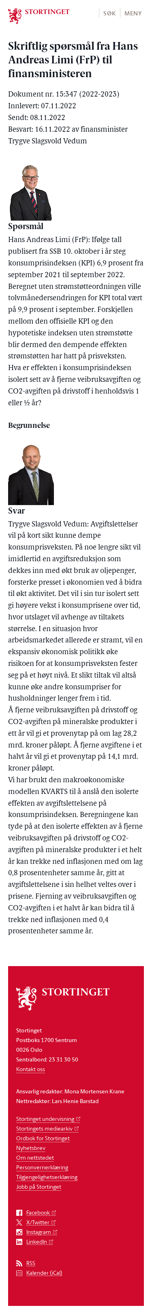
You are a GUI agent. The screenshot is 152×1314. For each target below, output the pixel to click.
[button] (109, 13)
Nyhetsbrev (30, 1148)
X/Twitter (37, 1222)
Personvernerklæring (42, 1167)
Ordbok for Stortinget (43, 1138)
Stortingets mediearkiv (44, 1128)
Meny (133, 13)
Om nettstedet (35, 1157)
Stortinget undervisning (45, 1118)
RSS (30, 1263)
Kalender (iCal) (44, 1273)
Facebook (38, 1213)
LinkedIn (36, 1242)
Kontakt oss (30, 1069)
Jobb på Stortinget (38, 1186)
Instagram (38, 1232)
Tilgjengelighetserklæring (46, 1177)
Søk (109, 13)
